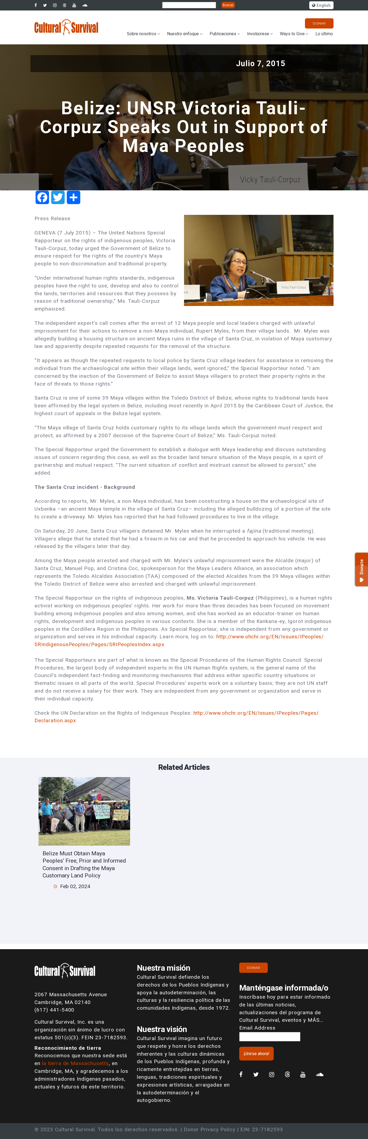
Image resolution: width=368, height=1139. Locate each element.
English (323, 5)
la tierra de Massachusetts (75, 1063)
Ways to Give (292, 33)
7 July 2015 (74, 233)
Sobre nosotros (141, 33)
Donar (319, 23)
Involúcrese (258, 33)
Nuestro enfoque (183, 33)
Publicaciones (223, 33)
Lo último (324, 33)
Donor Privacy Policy (209, 1129)
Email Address (257, 1028)
